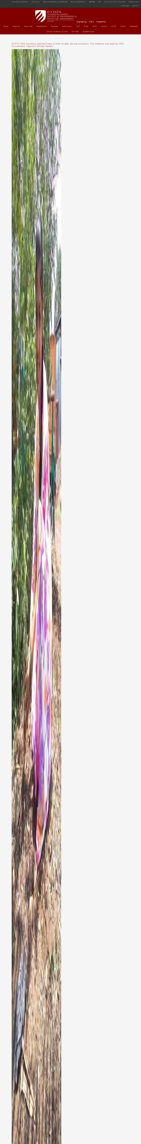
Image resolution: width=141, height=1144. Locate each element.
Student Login (133, 1)
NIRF (99, 1)
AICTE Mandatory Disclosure (114, 1)
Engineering (81, 22)
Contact (135, 5)
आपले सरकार (92, 1)
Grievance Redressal (78, 1)
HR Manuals (35, 1)
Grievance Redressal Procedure (55, 1)
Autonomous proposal (19, 1)
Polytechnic (101, 22)
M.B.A (91, 22)
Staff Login (125, 5)
